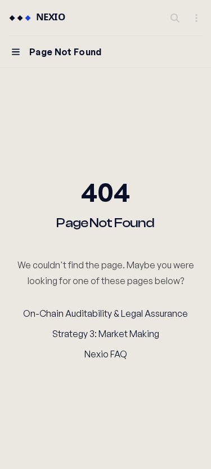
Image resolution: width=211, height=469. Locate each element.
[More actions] (196, 18)
